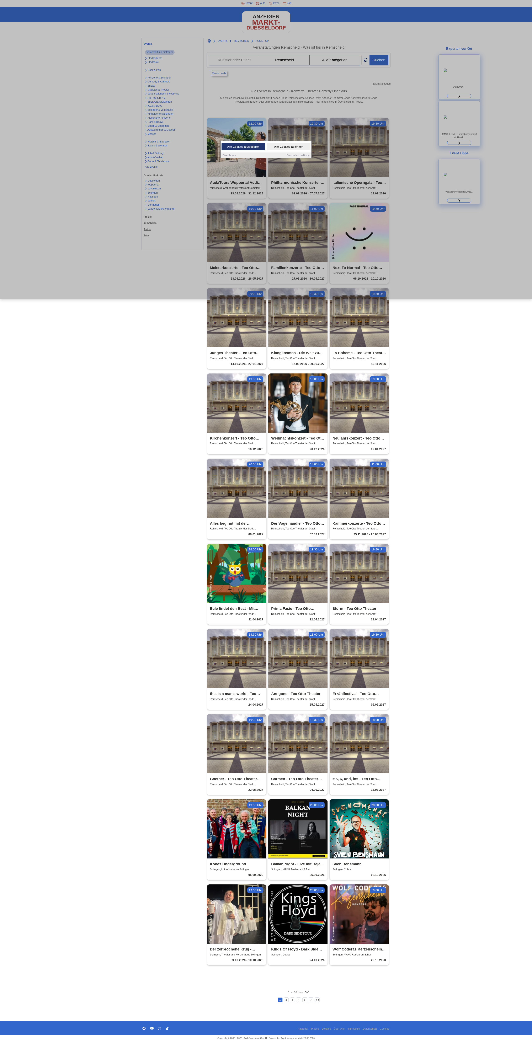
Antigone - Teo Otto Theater (295, 694)
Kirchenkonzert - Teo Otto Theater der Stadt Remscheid (236, 438)
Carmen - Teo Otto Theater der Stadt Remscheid (294, 779)
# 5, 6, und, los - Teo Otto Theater (354, 779)
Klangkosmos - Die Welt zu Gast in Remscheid (295, 353)
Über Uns (339, 1028)
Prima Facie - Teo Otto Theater (291, 609)
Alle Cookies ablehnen (288, 146)
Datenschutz (370, 1028)
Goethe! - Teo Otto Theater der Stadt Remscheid (233, 779)
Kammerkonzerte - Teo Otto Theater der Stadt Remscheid (358, 523)
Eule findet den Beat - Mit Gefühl (232, 609)
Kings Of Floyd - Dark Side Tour (294, 949)
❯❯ (317, 999)
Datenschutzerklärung (298, 155)
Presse (315, 1028)
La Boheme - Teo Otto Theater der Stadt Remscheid (359, 353)
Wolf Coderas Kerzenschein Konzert (357, 949)
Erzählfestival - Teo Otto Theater (353, 694)
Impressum (353, 1028)
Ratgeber (303, 1028)
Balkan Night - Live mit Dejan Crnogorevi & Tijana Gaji (297, 864)
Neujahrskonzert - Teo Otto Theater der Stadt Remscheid (358, 438)
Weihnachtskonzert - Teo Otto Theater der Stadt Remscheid (297, 438)
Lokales (326, 1028)
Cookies (384, 1028)
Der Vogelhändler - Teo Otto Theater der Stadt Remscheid (297, 523)
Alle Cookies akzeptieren (243, 146)
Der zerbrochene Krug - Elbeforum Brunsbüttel (230, 949)
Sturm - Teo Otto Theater (354, 609)
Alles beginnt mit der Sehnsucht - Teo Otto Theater (236, 523)
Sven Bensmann (347, 864)
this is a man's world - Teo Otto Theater (233, 694)
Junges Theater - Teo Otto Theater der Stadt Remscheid (236, 353)
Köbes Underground (228, 864)
